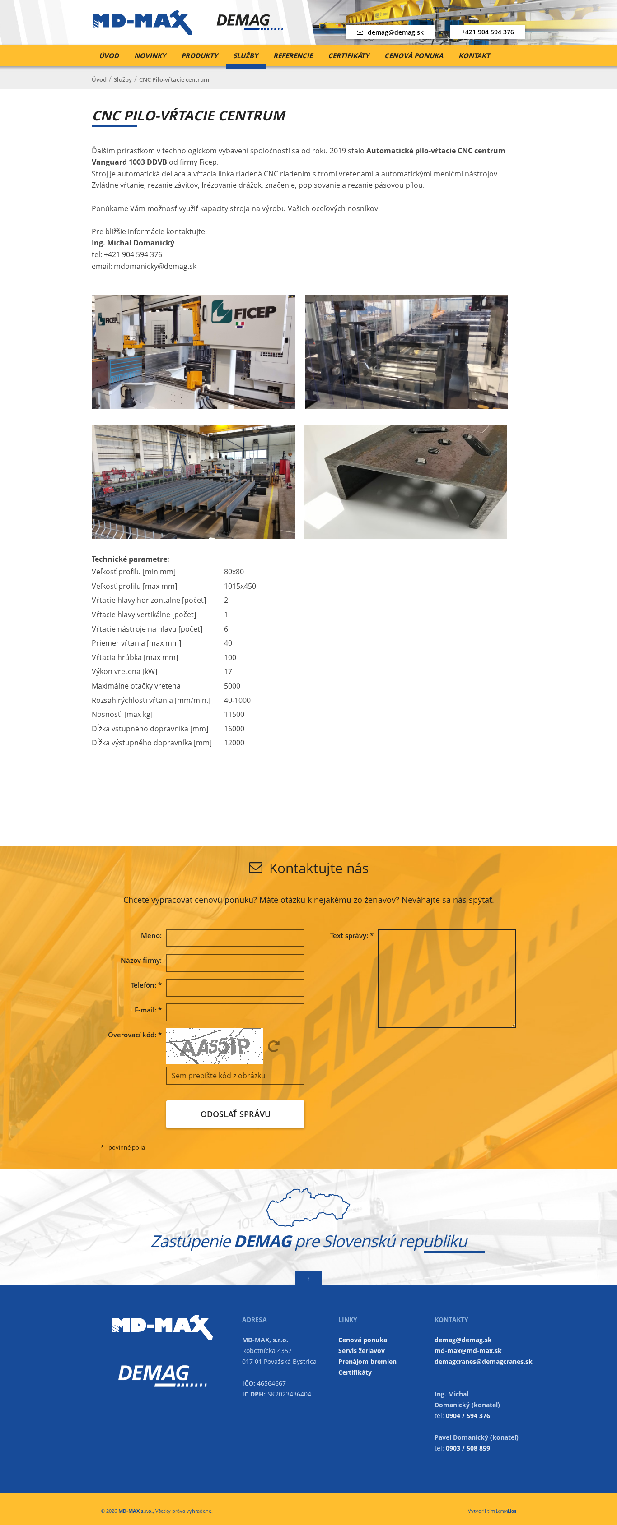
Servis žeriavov (361, 1350)
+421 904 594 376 (488, 32)
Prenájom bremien (367, 1361)
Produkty (199, 55)
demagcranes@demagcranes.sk (484, 1361)
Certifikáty (348, 55)
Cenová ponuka (413, 55)
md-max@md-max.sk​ (468, 1350)
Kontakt (474, 55)
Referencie (293, 55)
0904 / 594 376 (468, 1415)
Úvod (109, 55)
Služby (245, 55)
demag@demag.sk (396, 32)
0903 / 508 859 (468, 1448)
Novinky (150, 55)
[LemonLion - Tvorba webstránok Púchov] (506, 1510)
